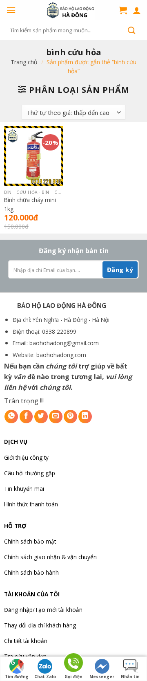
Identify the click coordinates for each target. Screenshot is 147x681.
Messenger (101, 676)
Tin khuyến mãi (24, 488)
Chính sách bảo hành (31, 572)
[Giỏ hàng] (123, 10)
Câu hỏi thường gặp (29, 473)
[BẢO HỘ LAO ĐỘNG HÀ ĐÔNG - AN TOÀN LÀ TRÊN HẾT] (67, 10)
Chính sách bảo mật (30, 541)
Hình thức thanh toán (31, 504)
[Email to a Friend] (55, 416)
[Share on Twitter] (41, 416)
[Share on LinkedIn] (85, 416)
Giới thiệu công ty (26, 457)
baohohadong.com (61, 355)
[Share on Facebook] (26, 416)
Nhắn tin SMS (130, 677)
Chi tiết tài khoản (25, 641)
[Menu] (11, 10)
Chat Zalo (45, 676)
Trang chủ (24, 62)
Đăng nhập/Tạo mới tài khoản (43, 610)
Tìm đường (17, 676)
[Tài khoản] (137, 10)
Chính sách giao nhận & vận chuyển (50, 557)
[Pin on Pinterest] (70, 416)
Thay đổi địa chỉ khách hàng (40, 625)
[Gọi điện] (73, 664)
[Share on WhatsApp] (11, 416)
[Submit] (131, 30)
